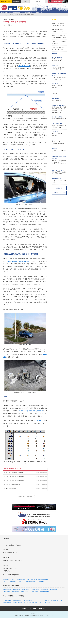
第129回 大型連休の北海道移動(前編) (14, 480)
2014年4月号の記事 (24, 66)
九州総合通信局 (34, 591)
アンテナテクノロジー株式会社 (42, 600)
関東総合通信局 (25, 589)
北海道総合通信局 (7, 589)
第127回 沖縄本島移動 (10, 488)
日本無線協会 (41, 581)
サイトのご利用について (34, 613)
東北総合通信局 (16, 589)
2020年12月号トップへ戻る (25, 496)
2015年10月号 (38, 420)
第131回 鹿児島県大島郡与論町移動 (13, 472)
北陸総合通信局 (44, 589)
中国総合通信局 (15, 591)
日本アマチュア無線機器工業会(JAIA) (39, 579)
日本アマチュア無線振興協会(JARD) (27, 581)
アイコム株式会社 (7, 600)
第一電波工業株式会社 (32, 602)
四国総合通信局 (24, 591)
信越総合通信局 (35, 589)
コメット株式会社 (7, 602)
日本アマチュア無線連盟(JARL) (10, 581)
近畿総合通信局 (6, 591)
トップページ (3, 14)
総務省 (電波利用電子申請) (23, 579)
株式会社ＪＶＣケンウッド (19, 602)
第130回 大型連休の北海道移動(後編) (14, 476)
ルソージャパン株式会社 (45, 602)
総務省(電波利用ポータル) (8, 579)
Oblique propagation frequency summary (17, 261)
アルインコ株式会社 (27, 600)
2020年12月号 (10, 14)
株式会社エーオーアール (56, 600)
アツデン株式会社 (17, 600)
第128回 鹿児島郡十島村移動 (12, 484)
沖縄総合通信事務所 (44, 591)
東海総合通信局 (53, 589)
